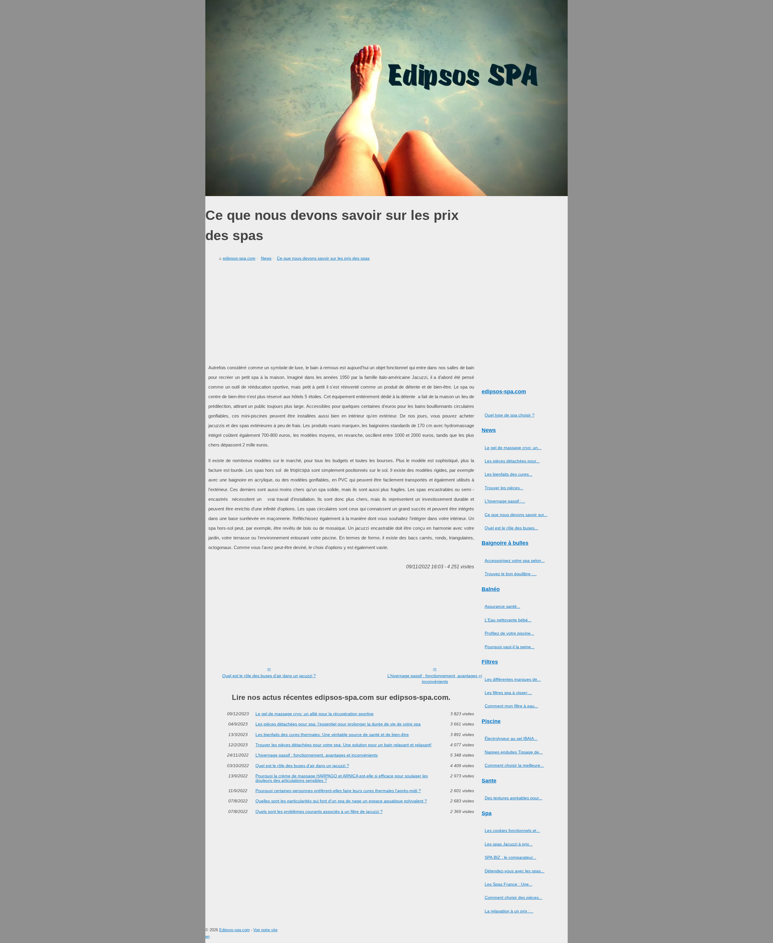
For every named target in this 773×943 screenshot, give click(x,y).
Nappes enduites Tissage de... (514, 752)
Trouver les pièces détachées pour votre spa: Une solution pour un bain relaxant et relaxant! (343, 745)
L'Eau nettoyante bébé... (508, 620)
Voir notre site (265, 930)
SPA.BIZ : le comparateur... (510, 857)
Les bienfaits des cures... (508, 474)
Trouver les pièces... (504, 487)
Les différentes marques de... (513, 679)
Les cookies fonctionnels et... (512, 830)
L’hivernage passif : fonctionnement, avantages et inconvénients (434, 678)
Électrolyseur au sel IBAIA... (511, 738)
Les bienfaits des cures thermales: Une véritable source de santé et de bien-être (332, 734)
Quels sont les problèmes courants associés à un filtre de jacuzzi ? (319, 811)
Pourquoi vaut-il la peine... (509, 646)
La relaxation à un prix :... (509, 911)
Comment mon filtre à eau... (511, 705)
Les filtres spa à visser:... (508, 692)
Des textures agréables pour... (513, 797)
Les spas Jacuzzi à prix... (509, 844)
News (266, 258)
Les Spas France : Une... (508, 884)
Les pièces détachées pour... (512, 461)
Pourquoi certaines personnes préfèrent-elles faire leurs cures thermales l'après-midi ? (338, 791)
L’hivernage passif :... (505, 501)
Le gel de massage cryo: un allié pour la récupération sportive (314, 714)
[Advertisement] (341, 308)
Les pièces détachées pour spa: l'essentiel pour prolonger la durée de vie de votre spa (338, 724)
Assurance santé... (502, 606)
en (207, 936)
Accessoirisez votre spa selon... (515, 560)
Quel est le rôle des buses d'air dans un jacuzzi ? (269, 675)
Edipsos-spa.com (234, 930)
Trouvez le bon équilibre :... (511, 573)
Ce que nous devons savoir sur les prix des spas (323, 258)
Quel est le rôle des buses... (511, 527)
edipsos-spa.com (239, 258)
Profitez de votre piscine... (509, 633)
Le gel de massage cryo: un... (513, 447)
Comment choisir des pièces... (513, 897)
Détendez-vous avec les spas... (514, 870)
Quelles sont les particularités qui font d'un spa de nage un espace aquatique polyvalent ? (341, 801)
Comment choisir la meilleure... (514, 765)
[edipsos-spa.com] (386, 98)
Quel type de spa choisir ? (509, 415)
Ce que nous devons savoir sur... (516, 514)
